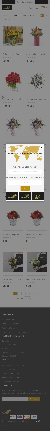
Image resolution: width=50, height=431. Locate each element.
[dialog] (25, 215)
